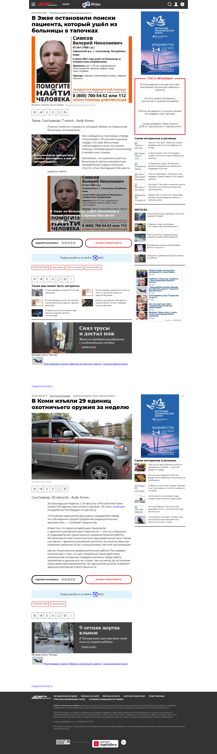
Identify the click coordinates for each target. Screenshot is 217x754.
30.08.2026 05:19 (39, 396)
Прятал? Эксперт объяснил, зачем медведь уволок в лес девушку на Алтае (165, 145)
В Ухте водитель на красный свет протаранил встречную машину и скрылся (160, 87)
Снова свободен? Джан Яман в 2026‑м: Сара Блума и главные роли (160, 125)
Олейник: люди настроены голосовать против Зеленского (163, 225)
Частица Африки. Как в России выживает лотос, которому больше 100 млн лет (165, 509)
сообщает (118, 506)
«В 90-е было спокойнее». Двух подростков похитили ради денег (165, 497)
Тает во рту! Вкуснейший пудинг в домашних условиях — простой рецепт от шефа (165, 467)
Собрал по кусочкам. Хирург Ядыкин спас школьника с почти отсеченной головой (166, 488)
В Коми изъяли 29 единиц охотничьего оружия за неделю (160, 100)
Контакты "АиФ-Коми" (134, 696)
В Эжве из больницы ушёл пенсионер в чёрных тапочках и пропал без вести (84, 213)
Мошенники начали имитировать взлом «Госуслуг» (164, 246)
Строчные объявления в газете (69, 699)
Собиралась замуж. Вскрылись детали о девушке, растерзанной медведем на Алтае (164, 166)
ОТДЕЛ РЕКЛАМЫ (156, 696)
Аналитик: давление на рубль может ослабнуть (165, 257)
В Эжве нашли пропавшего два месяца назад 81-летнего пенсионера (60, 313)
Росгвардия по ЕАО (41, 481)
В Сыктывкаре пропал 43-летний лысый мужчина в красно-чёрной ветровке (61, 303)
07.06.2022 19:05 (39, 13)
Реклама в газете (111, 696)
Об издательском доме (65, 696)
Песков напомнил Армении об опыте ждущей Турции (165, 215)
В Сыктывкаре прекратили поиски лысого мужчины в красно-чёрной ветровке (112, 292)
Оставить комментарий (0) (108, 243)
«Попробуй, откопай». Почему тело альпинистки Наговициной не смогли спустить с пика (165, 519)
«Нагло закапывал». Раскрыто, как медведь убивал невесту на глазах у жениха (166, 176)
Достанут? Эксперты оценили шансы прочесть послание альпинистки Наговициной (166, 187)
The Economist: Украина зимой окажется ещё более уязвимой (162, 236)
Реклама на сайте (90, 696)
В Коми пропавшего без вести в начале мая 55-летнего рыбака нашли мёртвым (111, 303)
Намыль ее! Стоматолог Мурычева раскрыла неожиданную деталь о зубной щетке (165, 197)
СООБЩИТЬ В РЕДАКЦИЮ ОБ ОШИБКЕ (106, 699)
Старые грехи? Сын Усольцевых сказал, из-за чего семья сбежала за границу (166, 155)
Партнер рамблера (81, 742)
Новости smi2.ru (42, 386)
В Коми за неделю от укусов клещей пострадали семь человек (160, 112)
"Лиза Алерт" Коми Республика (79, 105)
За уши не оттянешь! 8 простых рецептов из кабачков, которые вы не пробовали (166, 477)
